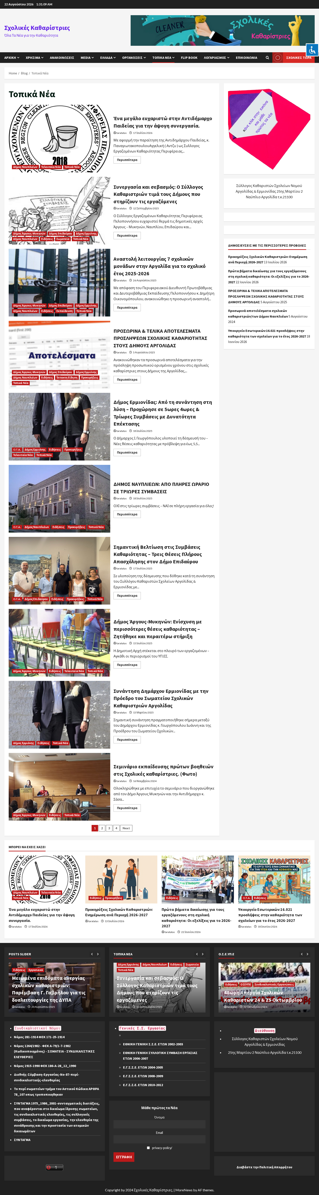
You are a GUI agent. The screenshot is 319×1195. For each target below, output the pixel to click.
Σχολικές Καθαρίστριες (37, 27)
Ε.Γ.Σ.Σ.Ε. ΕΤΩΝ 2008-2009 (143, 1076)
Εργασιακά (36, 970)
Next (126, 828)
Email (159, 1132)
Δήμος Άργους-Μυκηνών (29, 233)
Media (85, 57)
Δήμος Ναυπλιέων (25, 167)
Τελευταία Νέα (51, 167)
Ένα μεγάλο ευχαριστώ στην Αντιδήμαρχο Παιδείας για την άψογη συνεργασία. (59, 138)
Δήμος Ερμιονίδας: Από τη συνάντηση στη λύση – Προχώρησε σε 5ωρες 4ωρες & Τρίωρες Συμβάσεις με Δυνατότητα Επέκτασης (59, 427)
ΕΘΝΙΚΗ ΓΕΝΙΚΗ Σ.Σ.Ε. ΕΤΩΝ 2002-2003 (153, 1044)
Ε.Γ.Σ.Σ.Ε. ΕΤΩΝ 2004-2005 (143, 1067)
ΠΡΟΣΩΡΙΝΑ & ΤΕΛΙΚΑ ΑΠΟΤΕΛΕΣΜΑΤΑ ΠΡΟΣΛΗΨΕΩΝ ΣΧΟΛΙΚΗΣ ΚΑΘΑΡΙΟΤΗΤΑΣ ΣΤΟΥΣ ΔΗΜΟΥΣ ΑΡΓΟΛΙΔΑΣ (59, 354)
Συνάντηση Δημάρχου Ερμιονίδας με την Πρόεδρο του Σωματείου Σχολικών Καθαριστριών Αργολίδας (59, 715)
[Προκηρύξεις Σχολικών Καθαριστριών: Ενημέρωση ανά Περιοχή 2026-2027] (121, 880)
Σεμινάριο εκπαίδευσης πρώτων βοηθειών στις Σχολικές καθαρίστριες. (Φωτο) (59, 787)
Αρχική (10, 57)
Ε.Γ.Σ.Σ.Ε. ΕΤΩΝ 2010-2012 (143, 1085)
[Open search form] (267, 57)
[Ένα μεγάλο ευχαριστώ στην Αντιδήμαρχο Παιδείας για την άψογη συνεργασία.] (45, 880)
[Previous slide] (92, 954)
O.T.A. (17, 449)
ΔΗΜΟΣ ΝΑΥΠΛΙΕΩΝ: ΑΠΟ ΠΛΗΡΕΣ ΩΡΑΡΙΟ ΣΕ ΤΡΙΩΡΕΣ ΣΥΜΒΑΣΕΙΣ (59, 499)
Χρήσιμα (33, 57)
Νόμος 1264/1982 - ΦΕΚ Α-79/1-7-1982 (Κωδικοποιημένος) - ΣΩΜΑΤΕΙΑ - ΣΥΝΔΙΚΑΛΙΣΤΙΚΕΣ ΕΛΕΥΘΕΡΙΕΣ (56, 1051)
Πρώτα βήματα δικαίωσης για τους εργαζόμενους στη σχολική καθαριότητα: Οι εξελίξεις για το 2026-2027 (268, 276)
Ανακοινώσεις (62, 57)
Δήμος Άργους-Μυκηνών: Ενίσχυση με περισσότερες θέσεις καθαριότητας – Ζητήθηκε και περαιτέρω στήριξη (59, 643)
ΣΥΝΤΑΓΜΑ (22, 1140)
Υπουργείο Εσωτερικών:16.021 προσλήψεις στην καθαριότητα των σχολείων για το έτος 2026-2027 (270, 915)
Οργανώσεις (132, 57)
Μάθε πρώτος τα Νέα (159, 1108)
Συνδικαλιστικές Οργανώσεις (271, 984)
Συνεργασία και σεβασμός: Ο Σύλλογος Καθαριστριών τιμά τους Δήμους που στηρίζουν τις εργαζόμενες (59, 210)
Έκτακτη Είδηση (66, 377)
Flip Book (189, 57)
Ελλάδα (106, 57)
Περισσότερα (129, 161)
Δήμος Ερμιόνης (86, 233)
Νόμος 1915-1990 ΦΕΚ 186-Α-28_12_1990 (45, 1066)
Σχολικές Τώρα (298, 57)
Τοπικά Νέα (161, 57)
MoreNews (183, 1190)
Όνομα (159, 1117)
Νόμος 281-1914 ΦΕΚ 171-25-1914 (39, 1037)
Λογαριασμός (215, 57)
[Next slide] (97, 954)
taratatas (122, 132)
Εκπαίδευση (64, 311)
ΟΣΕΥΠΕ (243, 984)
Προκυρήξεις (89, 377)
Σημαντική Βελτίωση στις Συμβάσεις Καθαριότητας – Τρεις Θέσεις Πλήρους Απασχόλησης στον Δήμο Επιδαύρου (59, 571)
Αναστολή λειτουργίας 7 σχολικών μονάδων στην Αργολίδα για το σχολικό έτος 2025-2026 (59, 282)
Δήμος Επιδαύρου (60, 233)
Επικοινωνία (246, 57)
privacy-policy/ (162, 1148)
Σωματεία (62, 239)
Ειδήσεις (47, 239)
